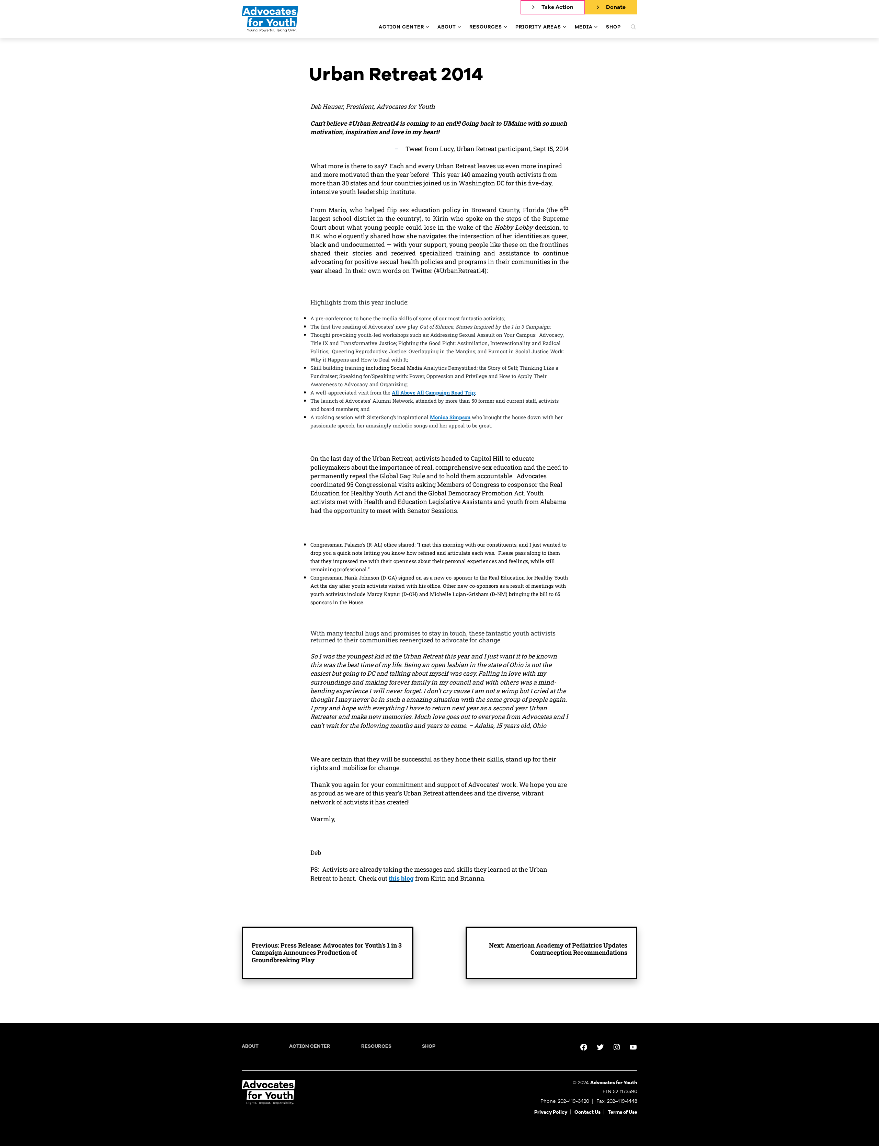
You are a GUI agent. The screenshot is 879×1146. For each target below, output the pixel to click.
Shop (428, 1046)
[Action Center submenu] (427, 27)
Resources (376, 1046)
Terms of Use (622, 1112)
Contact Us (587, 1112)
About (250, 1046)
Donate (616, 7)
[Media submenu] (596, 27)
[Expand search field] (633, 27)
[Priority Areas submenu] (565, 27)
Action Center (309, 1046)
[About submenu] (459, 27)
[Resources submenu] (505, 27)
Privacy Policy (550, 1112)
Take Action (557, 7)
